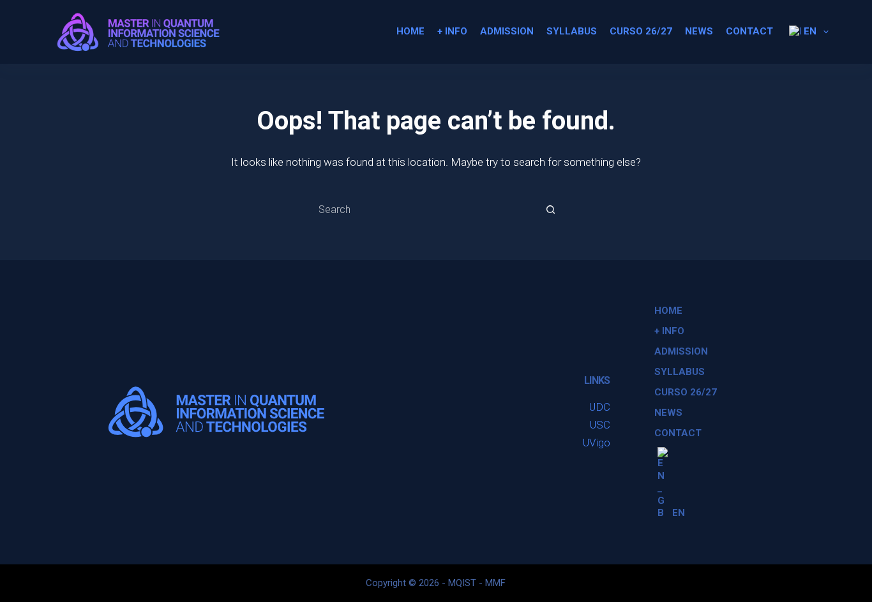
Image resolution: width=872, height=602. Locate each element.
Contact (749, 31)
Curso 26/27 (641, 31)
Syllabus (571, 31)
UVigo (596, 442)
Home (410, 31)
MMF (495, 583)
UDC (599, 406)
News (699, 31)
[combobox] (424, 209)
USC (600, 424)
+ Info (452, 31)
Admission (507, 31)
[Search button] (551, 209)
